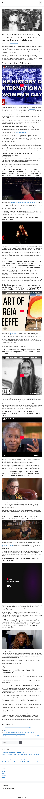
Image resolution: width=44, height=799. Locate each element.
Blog (3, 773)
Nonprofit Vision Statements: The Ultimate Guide (13, 752)
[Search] (20, 742)
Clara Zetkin (32, 109)
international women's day (20, 732)
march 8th (29, 732)
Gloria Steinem (31, 398)
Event (4, 730)
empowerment (6, 732)
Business (4, 775)
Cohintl (4, 3)
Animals (3, 771)
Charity (3, 777)
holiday (12, 732)
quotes (33, 732)
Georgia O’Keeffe (13, 333)
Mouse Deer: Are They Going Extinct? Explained (14, 734)
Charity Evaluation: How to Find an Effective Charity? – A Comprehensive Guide (21, 735)
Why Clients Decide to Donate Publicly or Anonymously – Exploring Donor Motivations (21, 758)
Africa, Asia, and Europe (21, 132)
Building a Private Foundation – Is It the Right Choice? (14, 759)
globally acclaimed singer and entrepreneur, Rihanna (23, 202)
